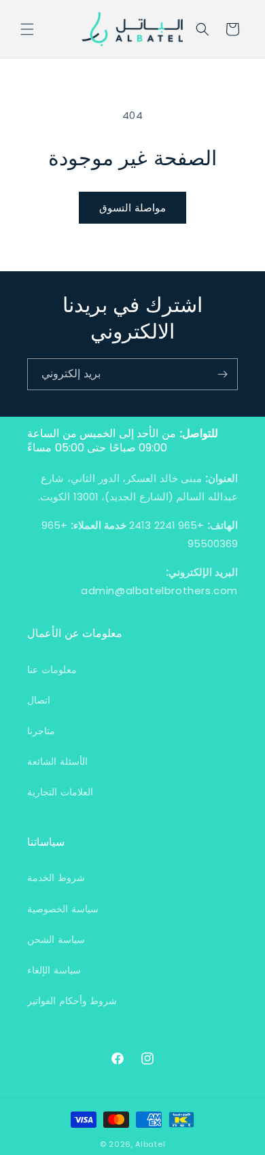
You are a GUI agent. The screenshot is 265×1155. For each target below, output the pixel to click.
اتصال (38, 700)
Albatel (150, 1144)
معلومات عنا (52, 669)
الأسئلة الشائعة (57, 761)
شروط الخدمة (56, 877)
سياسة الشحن (56, 939)
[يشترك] (222, 374)
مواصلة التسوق (132, 208)
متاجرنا (41, 731)
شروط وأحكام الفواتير (72, 1000)
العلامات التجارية (60, 792)
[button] (27, 29)
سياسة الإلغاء (54, 970)
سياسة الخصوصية (63, 909)
